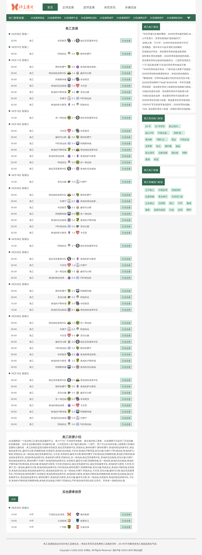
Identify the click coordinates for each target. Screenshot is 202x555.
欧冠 (156, 159)
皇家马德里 (159, 209)
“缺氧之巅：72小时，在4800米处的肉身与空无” (165, 42)
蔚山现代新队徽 (174, 126)
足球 (180, 209)
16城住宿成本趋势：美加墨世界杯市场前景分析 (165, 91)
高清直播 (126, 40)
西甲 (189, 209)
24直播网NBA (54, 17)
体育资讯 (110, 7)
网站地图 (138, 550)
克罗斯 (148, 146)
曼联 (147, 209)
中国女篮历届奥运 (163, 133)
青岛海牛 (162, 196)
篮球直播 (89, 7)
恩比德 (175, 152)
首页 (50, 7)
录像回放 (130, 7)
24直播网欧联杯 (175, 17)
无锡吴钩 (176, 189)
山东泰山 (149, 203)
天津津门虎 (177, 196)
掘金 (178, 146)
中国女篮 (184, 139)
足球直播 (68, 7)
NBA (184, 152)
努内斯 (148, 139)
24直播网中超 (71, 17)
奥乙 (31, 40)
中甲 (31, 514)
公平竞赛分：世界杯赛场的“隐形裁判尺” (161, 38)
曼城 (147, 159)
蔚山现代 (149, 152)
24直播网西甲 (123, 17)
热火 (158, 146)
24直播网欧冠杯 (89, 17)
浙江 (171, 203)
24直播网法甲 (140, 17)
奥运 (174, 139)
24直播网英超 (37, 17)
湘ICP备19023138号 (123, 550)
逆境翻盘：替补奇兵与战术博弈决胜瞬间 (162, 47)
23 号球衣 (160, 126)
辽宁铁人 (149, 189)
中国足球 (162, 189)
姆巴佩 (168, 146)
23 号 (148, 126)
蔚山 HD (149, 132)
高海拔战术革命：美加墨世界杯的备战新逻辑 (164, 51)
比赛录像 (149, 196)
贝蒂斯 (161, 203)
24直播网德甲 (106, 17)
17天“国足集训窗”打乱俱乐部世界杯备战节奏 (164, 64)
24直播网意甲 (157, 17)
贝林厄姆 (162, 152)
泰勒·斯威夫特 (178, 133)
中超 (171, 209)
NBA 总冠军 (161, 140)
